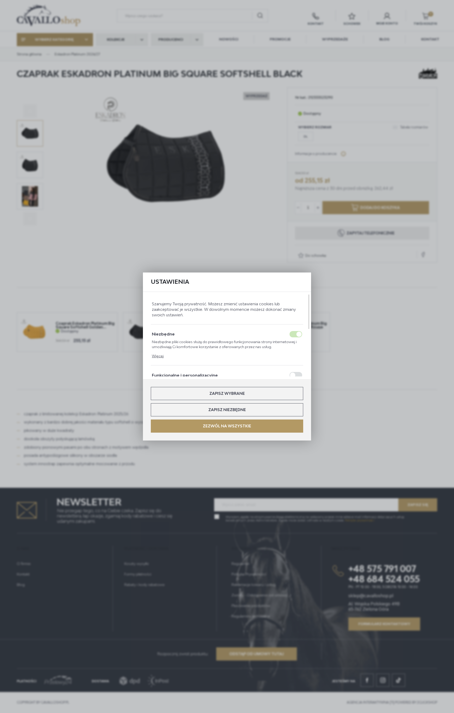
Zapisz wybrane (227, 393)
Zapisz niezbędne (227, 409)
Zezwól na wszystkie (227, 426)
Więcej (158, 356)
